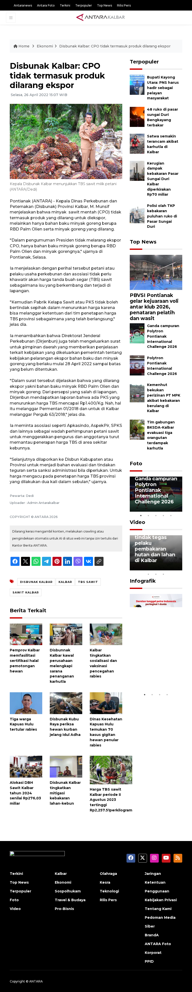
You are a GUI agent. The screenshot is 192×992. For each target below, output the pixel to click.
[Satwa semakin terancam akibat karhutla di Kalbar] (137, 143)
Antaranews (23, 5)
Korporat (153, 952)
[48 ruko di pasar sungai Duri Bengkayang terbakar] (137, 116)
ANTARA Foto (158, 944)
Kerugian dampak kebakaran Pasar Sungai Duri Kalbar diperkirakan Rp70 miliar (162, 179)
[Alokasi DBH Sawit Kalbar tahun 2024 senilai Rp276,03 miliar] (26, 766)
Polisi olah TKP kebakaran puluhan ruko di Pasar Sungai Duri (162, 216)
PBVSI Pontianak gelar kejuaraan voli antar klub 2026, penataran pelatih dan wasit (154, 306)
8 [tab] (148, 574)
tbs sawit (88, 582)
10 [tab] (163, 574)
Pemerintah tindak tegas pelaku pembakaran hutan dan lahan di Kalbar (155, 545)
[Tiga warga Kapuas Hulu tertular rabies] (26, 703)
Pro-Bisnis (64, 908)
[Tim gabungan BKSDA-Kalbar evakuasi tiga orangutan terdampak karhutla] (137, 429)
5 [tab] (171, 515)
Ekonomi (45, 46)
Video (137, 522)
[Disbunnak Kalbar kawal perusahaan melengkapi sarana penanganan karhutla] (66, 634)
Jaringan (153, 873)
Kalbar (61, 873)
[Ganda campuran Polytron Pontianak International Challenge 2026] (137, 333)
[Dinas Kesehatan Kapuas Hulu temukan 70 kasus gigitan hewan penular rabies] (106, 703)
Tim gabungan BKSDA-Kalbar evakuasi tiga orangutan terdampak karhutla (161, 435)
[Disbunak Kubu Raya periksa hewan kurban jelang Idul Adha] (66, 703)
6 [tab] (171, 567)
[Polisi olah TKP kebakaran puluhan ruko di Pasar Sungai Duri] (137, 212)
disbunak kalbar (36, 582)
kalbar (65, 582)
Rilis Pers (124, 5)
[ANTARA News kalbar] (101, 17)
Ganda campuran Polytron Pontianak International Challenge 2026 (163, 336)
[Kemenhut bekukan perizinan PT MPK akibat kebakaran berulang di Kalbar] (137, 392)
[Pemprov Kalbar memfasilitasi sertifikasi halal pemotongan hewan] (26, 634)
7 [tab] (178, 567)
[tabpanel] (156, 494)
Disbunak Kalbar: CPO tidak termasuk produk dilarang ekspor (114, 46)
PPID (149, 961)
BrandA (152, 935)
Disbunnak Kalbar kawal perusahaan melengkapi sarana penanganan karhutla (62, 666)
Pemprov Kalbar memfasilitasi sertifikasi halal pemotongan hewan (25, 660)
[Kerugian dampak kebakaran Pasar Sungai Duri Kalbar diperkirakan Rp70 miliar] (137, 170)
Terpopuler (83, 5)
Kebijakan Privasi (161, 900)
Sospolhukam (68, 891)
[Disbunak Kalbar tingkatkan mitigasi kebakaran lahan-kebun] (66, 766)
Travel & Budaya (70, 900)
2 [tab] (148, 515)
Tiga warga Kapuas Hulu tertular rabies (23, 724)
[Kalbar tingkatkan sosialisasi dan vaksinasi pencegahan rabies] (106, 634)
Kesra (105, 882)
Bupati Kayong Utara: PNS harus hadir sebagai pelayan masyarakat (163, 87)
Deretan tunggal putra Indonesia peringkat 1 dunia (155, 671)
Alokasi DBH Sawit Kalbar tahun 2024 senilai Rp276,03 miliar (25, 793)
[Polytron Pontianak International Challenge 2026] (137, 365)
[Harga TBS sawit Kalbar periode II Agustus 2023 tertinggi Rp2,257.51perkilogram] (111, 769)
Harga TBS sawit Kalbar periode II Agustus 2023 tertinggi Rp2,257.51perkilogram (111, 799)
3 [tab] (156, 515)
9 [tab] (156, 574)
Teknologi (109, 891)
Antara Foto (46, 5)
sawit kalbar (25, 592)
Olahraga (108, 873)
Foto (136, 464)
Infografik (143, 581)
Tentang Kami (158, 908)
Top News (104, 5)
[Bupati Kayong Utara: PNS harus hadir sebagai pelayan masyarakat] (137, 84)
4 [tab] (163, 515)
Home (24, 46)
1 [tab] (141, 515)
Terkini (65, 5)
